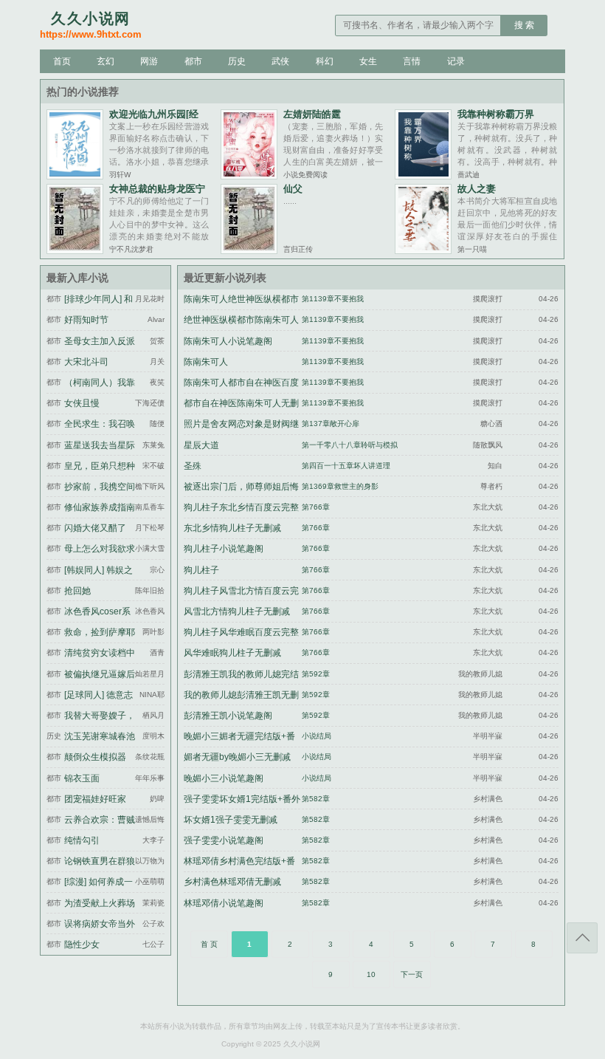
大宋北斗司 (86, 362)
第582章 (316, 799)
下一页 (412, 974)
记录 (456, 61)
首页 (62, 61)
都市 (193, 61)
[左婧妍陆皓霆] (249, 175)
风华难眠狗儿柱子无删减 (232, 653)
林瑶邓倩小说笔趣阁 (223, 903)
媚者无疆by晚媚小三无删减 (237, 757)
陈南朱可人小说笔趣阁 (228, 341)
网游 (149, 61)
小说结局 (316, 736)
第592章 (316, 674)
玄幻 (105, 61)
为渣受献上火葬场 (99, 903)
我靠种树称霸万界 (495, 114)
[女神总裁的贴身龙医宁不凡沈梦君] (74, 250)
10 (371, 974)
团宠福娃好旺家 (95, 799)
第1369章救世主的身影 (340, 486)
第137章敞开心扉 (330, 423)
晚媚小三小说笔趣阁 (223, 778)
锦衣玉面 (82, 778)
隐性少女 (82, 944)
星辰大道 (201, 445)
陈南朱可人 (206, 362)
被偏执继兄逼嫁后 (99, 674)
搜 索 (524, 25)
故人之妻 (476, 188)
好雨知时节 (86, 320)
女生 (368, 61)
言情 (412, 61)
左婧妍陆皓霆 (312, 114)
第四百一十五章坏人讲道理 (346, 466)
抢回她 (77, 591)
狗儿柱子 (201, 570)
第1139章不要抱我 (333, 299)
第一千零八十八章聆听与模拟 (350, 445)
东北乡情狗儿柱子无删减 (232, 528)
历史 (237, 61)
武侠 (280, 61)
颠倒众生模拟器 (95, 757)
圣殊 (192, 466)
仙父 (292, 188)
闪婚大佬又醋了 (95, 528)
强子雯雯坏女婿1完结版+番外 (242, 799)
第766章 (316, 507)
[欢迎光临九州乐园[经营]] (74, 175)
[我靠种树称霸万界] (423, 175)
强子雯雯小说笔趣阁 (223, 840)
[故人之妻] (423, 250)
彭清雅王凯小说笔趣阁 (228, 715)
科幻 (324, 61)
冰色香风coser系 (97, 611)
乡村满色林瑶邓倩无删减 (232, 882)
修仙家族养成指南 (99, 507)
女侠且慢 (82, 403)
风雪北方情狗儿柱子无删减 (237, 611)
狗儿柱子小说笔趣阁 (223, 549)
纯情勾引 (82, 840)
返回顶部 (582, 937)
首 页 (209, 944)
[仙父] (249, 250)
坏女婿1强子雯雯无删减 (230, 820)
